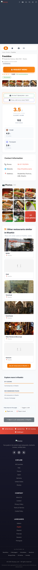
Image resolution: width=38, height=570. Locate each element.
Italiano (19, 523)
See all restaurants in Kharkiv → (19, 366)
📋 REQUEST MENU (19, 70)
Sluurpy (19, 485)
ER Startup (20, 555)
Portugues (19, 540)
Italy (19, 467)
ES (26, 2)
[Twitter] (24, 452)
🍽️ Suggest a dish (25, 407)
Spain (19, 474)
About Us (19, 497)
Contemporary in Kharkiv (11, 385)
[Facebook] (14, 452)
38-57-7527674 (22, 164)
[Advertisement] (19, 23)
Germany (19, 478)
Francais (19, 534)
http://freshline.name (24, 169)
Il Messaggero (14, 552)
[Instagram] (19, 452)
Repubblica (5, 552)
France (19, 471)
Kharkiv (8, 52)
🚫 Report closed (21, 411)
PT (36, 2)
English (19, 527)
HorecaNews (23, 552)
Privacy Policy (19, 504)
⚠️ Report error (9, 411)
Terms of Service (19, 507)
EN (23, 2)
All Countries (19, 464)
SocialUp (28, 555)
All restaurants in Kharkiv (11, 395)
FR (29, 2)
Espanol (19, 530)
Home (3, 52)
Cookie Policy (19, 511)
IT (19, 2)
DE (33, 2)
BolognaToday (11, 555)
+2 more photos (30, 216)
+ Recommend (6, 77)
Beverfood (31, 552)
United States (19, 481)
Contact (19, 500)
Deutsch (19, 537)
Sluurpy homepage (9, 398)
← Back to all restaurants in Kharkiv (19, 420)
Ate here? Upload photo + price (20, 95)
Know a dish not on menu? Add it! (20, 100)
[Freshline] (5, 83)
